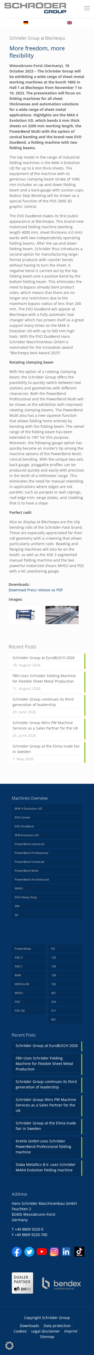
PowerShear (23, 948)
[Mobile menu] (87, 7)
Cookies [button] (20, 1331)
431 (53, 993)
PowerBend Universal (29, 862)
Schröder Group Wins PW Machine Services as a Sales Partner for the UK (45, 725)
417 (53, 1011)
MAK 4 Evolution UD (28, 808)
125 (53, 957)
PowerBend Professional (31, 853)
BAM (18, 975)
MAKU (19, 888)
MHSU (19, 993)
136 (53, 975)
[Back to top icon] (83, 1344)
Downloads (29, 1325)
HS (53, 948)
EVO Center (22, 817)
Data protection (57, 1325)
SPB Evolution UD (27, 835)
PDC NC (20, 1011)
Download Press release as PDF (36, 589)
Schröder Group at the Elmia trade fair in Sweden (46, 749)
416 (53, 1002)
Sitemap (47, 1336)
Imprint (70, 1331)
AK (16, 915)
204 (17, 906)
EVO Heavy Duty (26, 897)
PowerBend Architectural (32, 879)
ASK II (18, 966)
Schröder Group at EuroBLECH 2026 (44, 657)
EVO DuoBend (24, 826)
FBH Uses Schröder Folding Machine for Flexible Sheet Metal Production (44, 678)
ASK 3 (18, 957)
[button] (9, 1345)
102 (53, 984)
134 (53, 966)
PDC (17, 1002)
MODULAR (22, 984)
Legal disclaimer (45, 1331)
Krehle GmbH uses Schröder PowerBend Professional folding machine (43, 1146)
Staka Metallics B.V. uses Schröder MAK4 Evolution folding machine (45, 1167)
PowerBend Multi (26, 870)
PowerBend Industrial (29, 844)
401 (53, 1019)
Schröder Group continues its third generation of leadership (43, 702)
